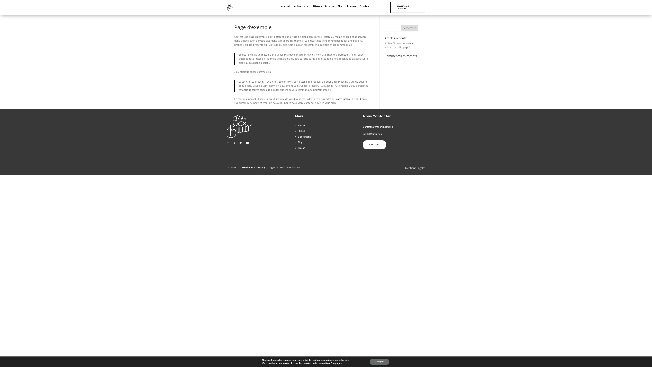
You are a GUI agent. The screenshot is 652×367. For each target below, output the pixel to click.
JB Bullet (302, 131)
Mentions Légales (415, 168)
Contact (365, 6)
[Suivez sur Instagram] (240, 143)
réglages (337, 363)
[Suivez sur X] (234, 143)
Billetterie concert (403, 7)
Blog (340, 6)
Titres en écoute (323, 6)
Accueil (285, 6)
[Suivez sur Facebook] (227, 143)
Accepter (379, 361)
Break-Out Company (253, 167)
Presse (351, 6)
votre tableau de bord (348, 99)
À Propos (300, 6)
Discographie (304, 136)
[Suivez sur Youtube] (247, 143)
